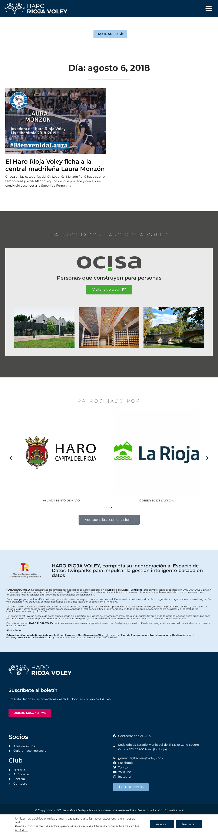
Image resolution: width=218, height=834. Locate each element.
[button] (209, 8)
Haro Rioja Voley (74, 810)
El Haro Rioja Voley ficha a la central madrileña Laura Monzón (55, 165)
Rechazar (189, 824)
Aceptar (162, 824)
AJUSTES (21, 830)
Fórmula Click (173, 810)
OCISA (156, 500)
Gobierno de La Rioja (61, 500)
